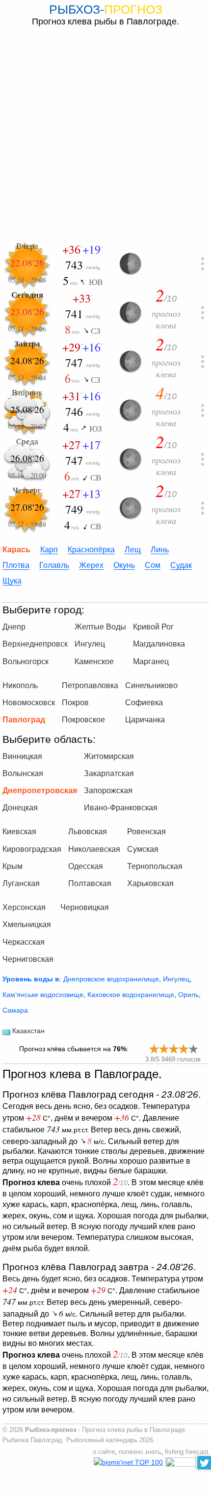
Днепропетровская (39, 790)
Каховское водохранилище (130, 994)
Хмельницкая (26, 924)
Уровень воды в (30, 979)
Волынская (22, 773)
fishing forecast (187, 1452)
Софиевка (144, 702)
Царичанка (145, 719)
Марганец (151, 661)
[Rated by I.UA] (187, 1464)
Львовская (87, 831)
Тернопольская (155, 866)
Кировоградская (31, 849)
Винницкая (22, 756)
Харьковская (150, 883)
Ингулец (90, 644)
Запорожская (108, 790)
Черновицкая (84, 907)
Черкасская (23, 942)
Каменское (94, 661)
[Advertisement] (105, 134)
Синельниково (151, 685)
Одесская (85, 866)
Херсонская (24, 907)
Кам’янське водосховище (42, 994)
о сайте (104, 1452)
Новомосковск (28, 702)
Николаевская (94, 849)
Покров (75, 702)
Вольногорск (25, 661)
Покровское (83, 719)
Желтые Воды (100, 627)
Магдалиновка (159, 644)
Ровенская (146, 831)
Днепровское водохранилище (111, 979)
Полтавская (89, 883)
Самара (15, 1010)
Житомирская (109, 756)
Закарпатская (109, 773)
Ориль (188, 994)
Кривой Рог (153, 627)
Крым (12, 866)
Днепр (14, 627)
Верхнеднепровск (35, 644)
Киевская (19, 831)
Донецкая (20, 807)
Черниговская (27, 959)
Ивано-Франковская (121, 807)
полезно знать (140, 1452)
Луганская (21, 883)
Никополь (20, 685)
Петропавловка (90, 685)
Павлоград (23, 719)
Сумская (142, 849)
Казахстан (28, 1031)
